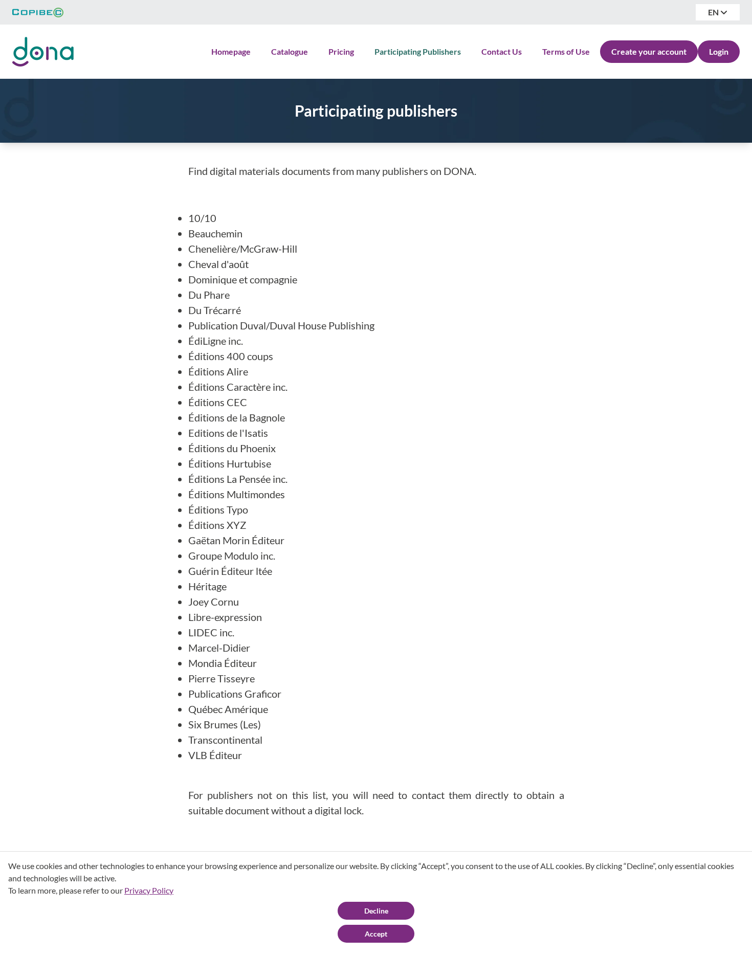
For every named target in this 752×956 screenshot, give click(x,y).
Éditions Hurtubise (229, 463)
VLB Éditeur (215, 755)
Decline (376, 910)
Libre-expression (225, 617)
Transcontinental (225, 739)
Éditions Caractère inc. (237, 387)
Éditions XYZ (217, 525)
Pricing (341, 51)
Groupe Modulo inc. (231, 555)
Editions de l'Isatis (228, 433)
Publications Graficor (234, 693)
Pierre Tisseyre (221, 678)
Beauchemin (215, 233)
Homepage (231, 51)
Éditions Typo (218, 509)
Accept (376, 933)
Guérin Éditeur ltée (230, 571)
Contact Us (501, 51)
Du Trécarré (214, 310)
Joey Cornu (213, 601)
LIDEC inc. (211, 632)
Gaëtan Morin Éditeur (236, 540)
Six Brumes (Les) (224, 724)
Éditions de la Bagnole (236, 417)
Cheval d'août (218, 264)
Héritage (207, 586)
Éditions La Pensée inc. (237, 479)
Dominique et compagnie (242, 279)
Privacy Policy (148, 890)
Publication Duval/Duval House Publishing (281, 325)
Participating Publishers (417, 51)
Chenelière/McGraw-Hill (242, 248)
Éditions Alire (218, 371)
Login (718, 51)
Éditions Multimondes (236, 494)
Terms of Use (566, 51)
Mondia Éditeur (222, 663)
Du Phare (209, 294)
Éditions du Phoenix (232, 448)
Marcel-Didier (219, 647)
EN (714, 12)
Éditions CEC (217, 402)
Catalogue (289, 51)
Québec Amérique (228, 709)
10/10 (202, 218)
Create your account (649, 51)
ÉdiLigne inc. (215, 341)
